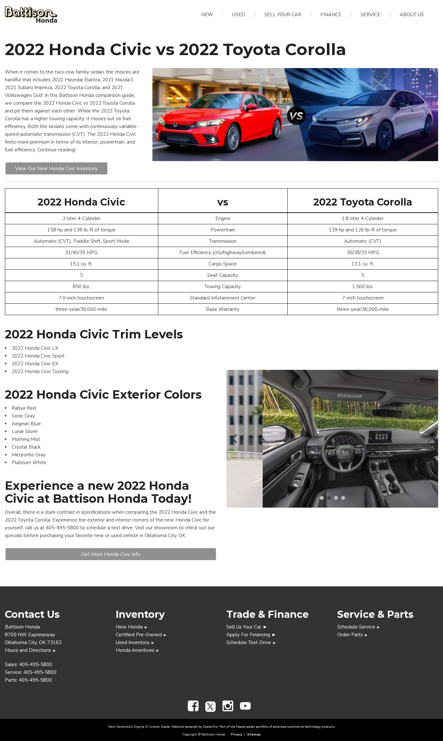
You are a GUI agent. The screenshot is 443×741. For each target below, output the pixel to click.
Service (370, 14)
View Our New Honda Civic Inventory (56, 168)
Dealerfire (210, 726)
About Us (412, 14)
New (207, 14)
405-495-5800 (35, 664)
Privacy (236, 734)
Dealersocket (245, 726)
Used (238, 14)
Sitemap (254, 734)
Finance (330, 14)
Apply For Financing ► (251, 634)
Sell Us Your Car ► (247, 627)
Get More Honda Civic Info (110, 554)
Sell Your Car (282, 14)
